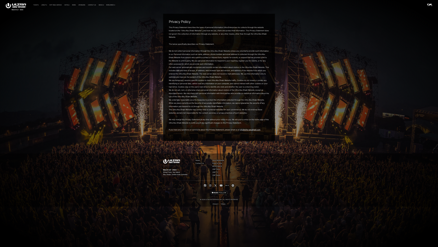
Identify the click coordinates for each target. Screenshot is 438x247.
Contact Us (92, 5)
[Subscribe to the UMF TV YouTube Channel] (221, 185)
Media (101, 5)
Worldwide (110, 5)
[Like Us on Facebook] (205, 185)
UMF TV (215, 172)
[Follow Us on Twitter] (215, 185)
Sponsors (81, 5)
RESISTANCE (217, 166)
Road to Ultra (217, 163)
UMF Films (216, 169)
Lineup (43, 5)
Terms (223, 204)
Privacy (215, 204)
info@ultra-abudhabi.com (250, 130)
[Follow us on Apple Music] (219, 193)
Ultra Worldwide (218, 160)
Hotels (66, 5)
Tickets (36, 5)
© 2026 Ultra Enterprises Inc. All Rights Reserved (219, 199)
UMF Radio (216, 175)
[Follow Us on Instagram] (210, 185)
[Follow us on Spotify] (233, 185)
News (74, 5)
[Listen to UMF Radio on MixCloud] (227, 185)
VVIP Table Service (55, 5)
